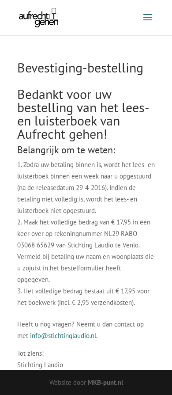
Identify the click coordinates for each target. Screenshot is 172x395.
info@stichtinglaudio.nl (63, 335)
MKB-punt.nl (105, 382)
